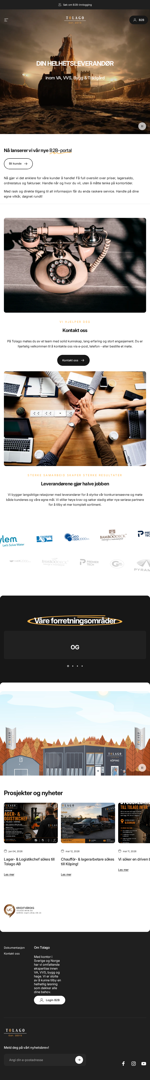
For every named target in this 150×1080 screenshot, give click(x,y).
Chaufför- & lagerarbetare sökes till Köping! (87, 861)
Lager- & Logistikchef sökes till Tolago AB (29, 861)
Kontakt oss (12, 953)
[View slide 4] (82, 666)
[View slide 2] (72, 666)
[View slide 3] (77, 666)
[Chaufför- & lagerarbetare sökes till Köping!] (88, 823)
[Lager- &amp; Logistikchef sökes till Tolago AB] (31, 823)
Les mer (9, 874)
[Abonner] (79, 1060)
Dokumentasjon (14, 947)
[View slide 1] (68, 666)
